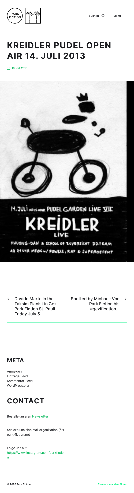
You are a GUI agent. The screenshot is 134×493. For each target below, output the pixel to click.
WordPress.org (18, 385)
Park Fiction (24, 484)
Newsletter (40, 416)
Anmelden (14, 371)
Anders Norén (119, 484)
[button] (96, 16)
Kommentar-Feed (20, 381)
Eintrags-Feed (17, 376)
